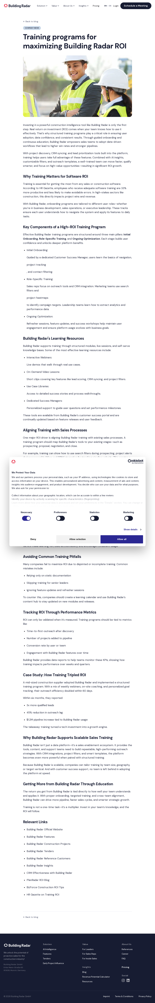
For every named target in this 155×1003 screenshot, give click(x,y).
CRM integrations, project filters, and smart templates (74, 753)
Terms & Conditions (124, 996)
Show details (130, 529)
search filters (83, 453)
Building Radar (99, 125)
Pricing (96, 5)
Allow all (121, 539)
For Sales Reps (89, 954)
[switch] (60, 518)
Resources (87, 981)
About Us (68, 5)
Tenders (47, 958)
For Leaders (88, 949)
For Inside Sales (89, 958)
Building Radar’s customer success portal (84, 415)
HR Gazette (46, 188)
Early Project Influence (53, 963)
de (110, 6)
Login (116, 5)
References (127, 949)
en (105, 6)
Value (54, 5)
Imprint (106, 996)
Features (47, 954)
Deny (33, 539)
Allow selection (77, 539)
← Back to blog (30, 21)
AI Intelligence (49, 949)
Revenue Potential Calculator (96, 977)
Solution (41, 5)
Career (125, 954)
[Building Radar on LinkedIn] (128, 980)
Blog (84, 972)
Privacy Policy (145, 996)
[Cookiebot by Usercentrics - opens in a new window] (130, 461)
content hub (30, 601)
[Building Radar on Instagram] (123, 980)
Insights (82, 5)
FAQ (123, 958)
